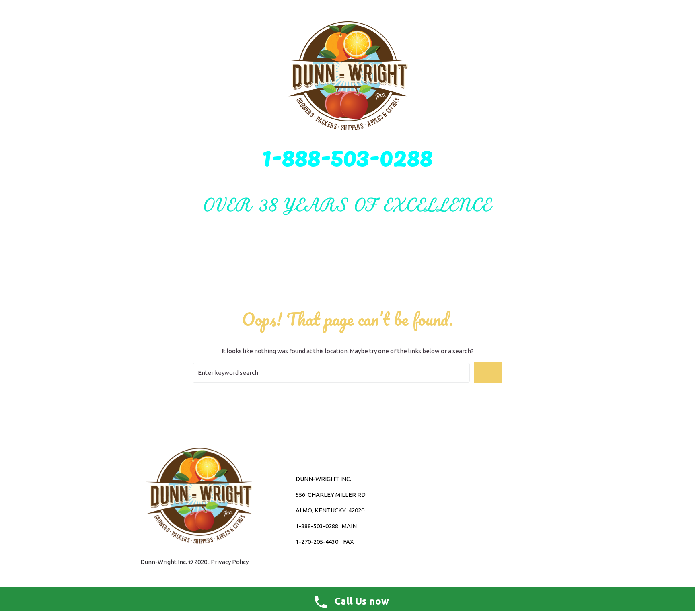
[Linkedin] (473, 510)
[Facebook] (458, 510)
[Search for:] (331, 373)
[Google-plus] (444, 510)
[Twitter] (430, 510)
